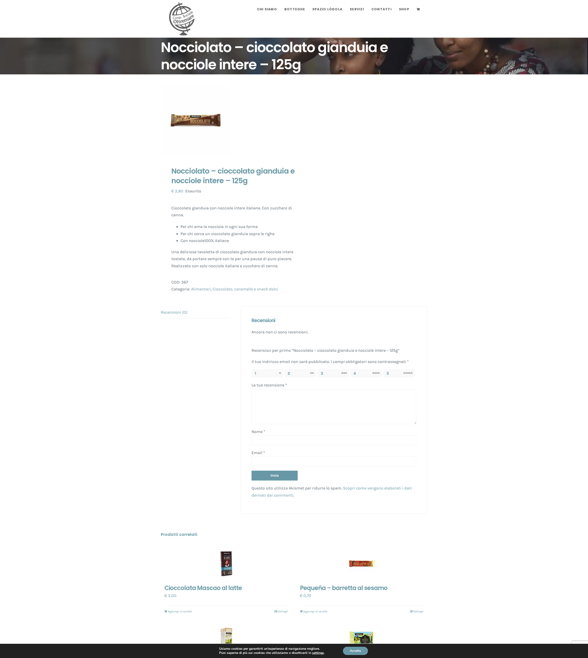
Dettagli (283, 611)
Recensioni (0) (174, 312)
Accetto (355, 651)
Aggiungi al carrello (180, 611)
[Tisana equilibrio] (362, 639)
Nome (258, 431)
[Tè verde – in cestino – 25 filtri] (226, 639)
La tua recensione (269, 385)
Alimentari (201, 289)
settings (318, 653)
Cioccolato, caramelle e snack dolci (245, 289)
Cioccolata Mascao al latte (203, 588)
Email (258, 452)
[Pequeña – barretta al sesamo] (362, 563)
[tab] (195, 312)
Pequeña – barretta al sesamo (343, 588)
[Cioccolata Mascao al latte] (226, 563)
